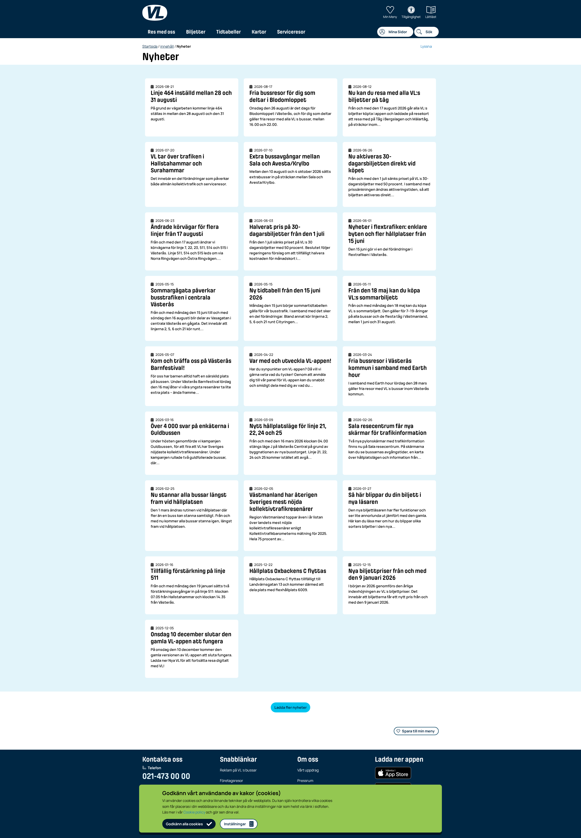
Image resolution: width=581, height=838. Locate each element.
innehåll (167, 46)
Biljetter (195, 32)
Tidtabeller (228, 32)
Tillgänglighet (411, 17)
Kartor (259, 32)
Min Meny (390, 17)
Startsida (150, 46)
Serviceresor (291, 32)
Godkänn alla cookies (184, 823)
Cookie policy (194, 812)
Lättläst (430, 17)
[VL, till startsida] (154, 13)
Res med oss (161, 32)
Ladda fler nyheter (290, 707)
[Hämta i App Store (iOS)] (393, 773)
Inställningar (235, 823)
